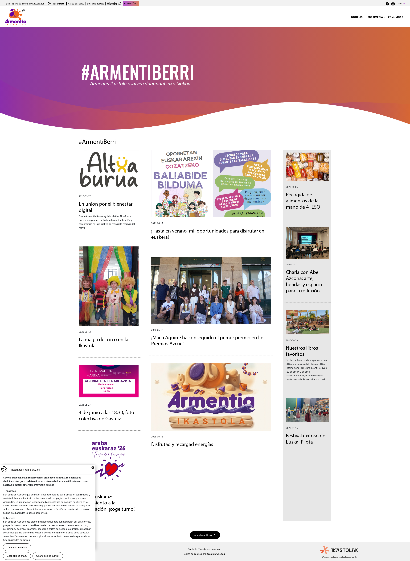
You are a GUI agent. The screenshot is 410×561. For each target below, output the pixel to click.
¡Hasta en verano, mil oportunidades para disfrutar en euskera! (207, 233)
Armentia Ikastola (15, 10)
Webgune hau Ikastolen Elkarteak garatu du (339, 557)
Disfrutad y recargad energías (182, 444)
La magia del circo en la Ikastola (103, 342)
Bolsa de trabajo (95, 3)
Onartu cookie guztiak (47, 555)
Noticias (357, 17)
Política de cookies (192, 553)
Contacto (192, 549)
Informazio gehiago (44, 484)
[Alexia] (114, 3)
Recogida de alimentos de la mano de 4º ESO (303, 200)
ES (404, 3)
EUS (400, 3)
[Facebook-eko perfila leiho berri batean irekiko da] (387, 3)
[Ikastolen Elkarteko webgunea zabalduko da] (339, 550)
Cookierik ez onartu (17, 555)
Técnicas (10, 518)
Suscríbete (58, 3)
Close (93, 468)
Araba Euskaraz (76, 3)
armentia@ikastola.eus (32, 3)
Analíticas (11, 491)
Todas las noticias (202, 535)
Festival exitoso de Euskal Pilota (305, 438)
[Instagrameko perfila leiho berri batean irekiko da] (393, 3)
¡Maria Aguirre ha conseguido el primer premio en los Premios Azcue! (207, 340)
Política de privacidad (214, 553)
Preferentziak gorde (17, 547)
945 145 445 (12, 3)
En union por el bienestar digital (105, 206)
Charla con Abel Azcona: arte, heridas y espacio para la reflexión (304, 281)
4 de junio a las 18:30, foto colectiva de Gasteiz (106, 415)
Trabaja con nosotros (209, 549)
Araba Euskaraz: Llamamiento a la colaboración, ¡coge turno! (107, 502)
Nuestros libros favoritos (302, 351)
